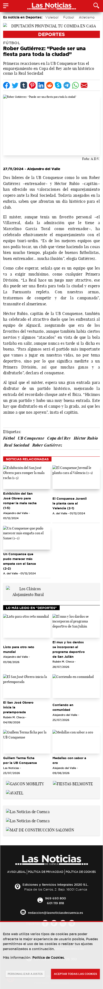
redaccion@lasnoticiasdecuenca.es (55, 912)
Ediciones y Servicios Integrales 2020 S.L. (55, 884)
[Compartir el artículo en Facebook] (6, 85)
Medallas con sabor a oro (69, 760)
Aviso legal (16, 871)
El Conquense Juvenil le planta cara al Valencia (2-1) (69, 503)
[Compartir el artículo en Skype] (58, 85)
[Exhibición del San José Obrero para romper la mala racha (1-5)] (27, 477)
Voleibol (51, 17)
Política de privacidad (45, 871)
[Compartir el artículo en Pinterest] (32, 85)
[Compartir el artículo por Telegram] (66, 85)
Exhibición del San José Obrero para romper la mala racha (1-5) (20, 501)
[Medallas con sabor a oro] (76, 742)
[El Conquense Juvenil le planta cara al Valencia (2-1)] (76, 477)
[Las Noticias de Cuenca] (28, 811)
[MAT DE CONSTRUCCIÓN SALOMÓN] (40, 829)
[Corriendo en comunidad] (76, 686)
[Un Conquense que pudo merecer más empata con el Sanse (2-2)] (27, 538)
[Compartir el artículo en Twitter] (15, 85)
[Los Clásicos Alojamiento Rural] (28, 591)
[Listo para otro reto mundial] (27, 626)
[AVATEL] (14, 792)
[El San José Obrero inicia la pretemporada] (27, 686)
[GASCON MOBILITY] (25, 783)
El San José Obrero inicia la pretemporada (18, 707)
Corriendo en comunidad (62, 707)
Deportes (51, 34)
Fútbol (68, 17)
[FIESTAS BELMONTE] (73, 783)
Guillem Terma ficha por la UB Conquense (20, 760)
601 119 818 (55, 903)
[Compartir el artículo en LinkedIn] (41, 85)
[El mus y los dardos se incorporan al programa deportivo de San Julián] (76, 626)
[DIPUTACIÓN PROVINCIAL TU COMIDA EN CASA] (51, 25)
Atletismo (87, 17)
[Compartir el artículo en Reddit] (49, 85)
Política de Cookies (81, 871)
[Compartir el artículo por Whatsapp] (75, 85)
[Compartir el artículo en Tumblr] (23, 85)
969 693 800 (55, 898)
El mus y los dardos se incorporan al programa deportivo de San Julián (68, 649)
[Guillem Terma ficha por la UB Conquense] (27, 742)
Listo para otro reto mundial (18, 649)
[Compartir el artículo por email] (84, 85)
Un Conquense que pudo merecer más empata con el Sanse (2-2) (19, 561)
